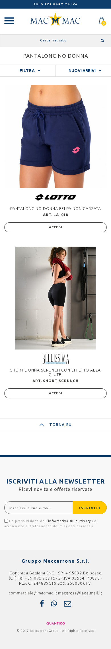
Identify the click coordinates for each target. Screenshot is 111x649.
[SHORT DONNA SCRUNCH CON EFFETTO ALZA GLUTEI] (55, 298)
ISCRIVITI (89, 508)
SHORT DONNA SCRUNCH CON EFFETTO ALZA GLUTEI (55, 372)
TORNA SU (60, 424)
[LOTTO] (55, 197)
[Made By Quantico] (55, 623)
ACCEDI (55, 227)
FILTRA (27, 70)
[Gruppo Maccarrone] (55, 19)
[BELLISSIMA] (56, 358)
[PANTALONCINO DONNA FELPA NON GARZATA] (55, 136)
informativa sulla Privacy (69, 521)
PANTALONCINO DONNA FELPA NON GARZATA (55, 208)
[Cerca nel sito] (101, 40)
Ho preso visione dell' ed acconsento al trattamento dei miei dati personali (50, 523)
